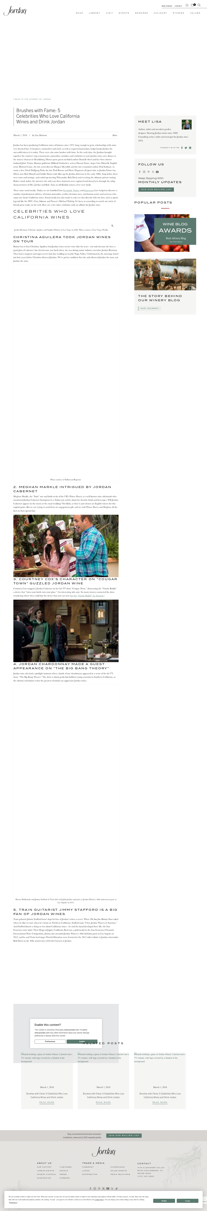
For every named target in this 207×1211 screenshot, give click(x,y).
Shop (79, 13)
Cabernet (88, 1167)
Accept (187, 1201)
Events (124, 13)
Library (94, 13)
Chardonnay (118, 1167)
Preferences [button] (13, 1202)
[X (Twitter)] (152, 172)
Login (187, 5)
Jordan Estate (45, 1171)
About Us (44, 1163)
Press (63, 1174)
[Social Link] (182, 148)
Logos (86, 1171)
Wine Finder (167, 6)
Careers (65, 1178)
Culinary (160, 13)
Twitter (76, 190)
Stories (178, 13)
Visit (109, 13)
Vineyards (66, 1167)
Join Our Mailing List (156, 189)
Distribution (89, 1174)
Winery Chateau (46, 1174)
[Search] (199, 6)
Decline (164, 1201)
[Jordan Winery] (15, 11)
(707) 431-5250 (145, 1176)
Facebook (67, 190)
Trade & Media (93, 1163)
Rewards (141, 13)
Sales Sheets (119, 1171)
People (64, 1171)
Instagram (89, 190)
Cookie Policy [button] (99, 1199)
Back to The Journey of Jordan (32, 99)
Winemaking (44, 1178)
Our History (44, 1167)
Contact (178, 6)
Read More (46, 1102)
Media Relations (120, 1174)
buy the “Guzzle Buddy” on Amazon (87, 595)
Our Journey (150, 308)
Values (195, 13)
